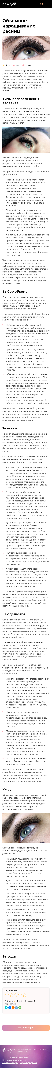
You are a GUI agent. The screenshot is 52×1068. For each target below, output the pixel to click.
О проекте (24, 1063)
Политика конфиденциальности (14, 1060)
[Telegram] (16, 1007)
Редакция (33, 1063)
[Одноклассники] (13, 1007)
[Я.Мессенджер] (6, 1007)
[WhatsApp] (19, 1007)
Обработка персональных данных (15, 1057)
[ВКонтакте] (9, 1007)
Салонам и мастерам (10, 1063)
